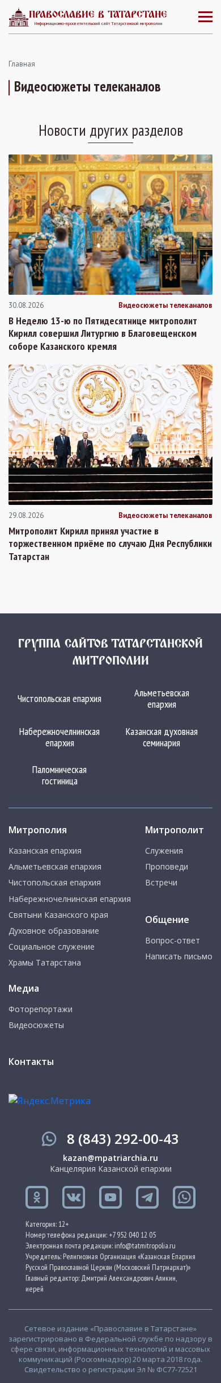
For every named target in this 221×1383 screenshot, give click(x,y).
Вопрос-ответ (172, 940)
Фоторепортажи (40, 1009)
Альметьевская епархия (161, 698)
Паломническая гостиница (59, 775)
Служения (164, 851)
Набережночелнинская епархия (59, 737)
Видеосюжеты (36, 1025)
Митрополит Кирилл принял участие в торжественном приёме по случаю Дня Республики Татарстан (110, 544)
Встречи (161, 883)
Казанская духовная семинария (162, 737)
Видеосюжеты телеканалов (165, 306)
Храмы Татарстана (44, 963)
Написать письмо (178, 956)
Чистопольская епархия (59, 698)
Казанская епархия (45, 851)
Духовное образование (53, 931)
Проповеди (166, 867)
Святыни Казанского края (58, 915)
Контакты (31, 1061)
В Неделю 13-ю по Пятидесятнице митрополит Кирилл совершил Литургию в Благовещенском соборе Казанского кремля (102, 334)
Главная (21, 64)
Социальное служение (51, 947)
